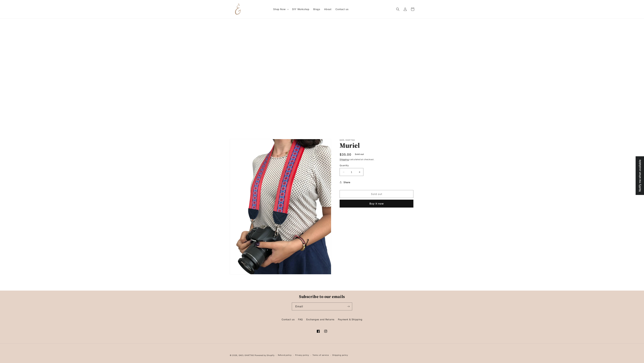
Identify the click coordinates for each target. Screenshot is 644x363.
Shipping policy (340, 355)
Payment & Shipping (350, 319)
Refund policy (285, 355)
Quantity (344, 165)
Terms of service (320, 355)
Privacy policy (302, 355)
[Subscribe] (348, 306)
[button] (280, 9)
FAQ (300, 319)
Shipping (344, 159)
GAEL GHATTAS (246, 355)
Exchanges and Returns (320, 319)
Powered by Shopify (265, 355)
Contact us (288, 319)
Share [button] (346, 182)
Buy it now (376, 203)
